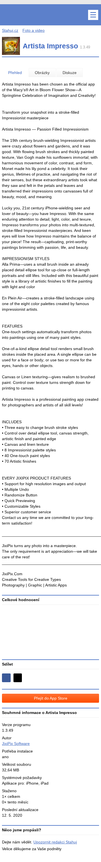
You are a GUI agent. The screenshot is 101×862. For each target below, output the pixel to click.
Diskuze (70, 72)
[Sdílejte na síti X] (17, 677)
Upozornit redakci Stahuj (55, 842)
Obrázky (42, 72)
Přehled (15, 72)
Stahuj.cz (10, 30)
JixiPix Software (16, 743)
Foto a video (33, 30)
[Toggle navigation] (93, 15)
